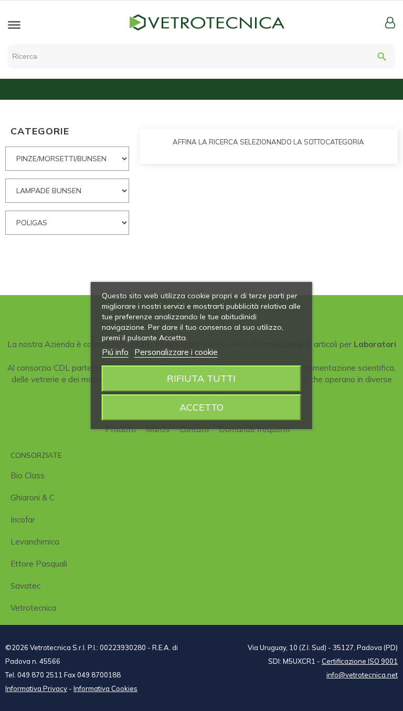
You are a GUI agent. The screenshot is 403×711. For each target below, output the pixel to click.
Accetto (201, 407)
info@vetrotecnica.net (362, 675)
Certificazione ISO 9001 (360, 661)
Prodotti (120, 429)
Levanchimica (34, 542)
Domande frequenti (254, 429)
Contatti (194, 429)
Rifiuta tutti (201, 378)
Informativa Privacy (36, 688)
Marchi (157, 429)
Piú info (115, 352)
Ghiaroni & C (32, 498)
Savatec (25, 586)
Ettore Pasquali (38, 564)
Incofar (22, 520)
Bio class (27, 475)
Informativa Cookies (105, 688)
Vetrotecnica (33, 608)
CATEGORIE (39, 131)
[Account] (390, 22)
